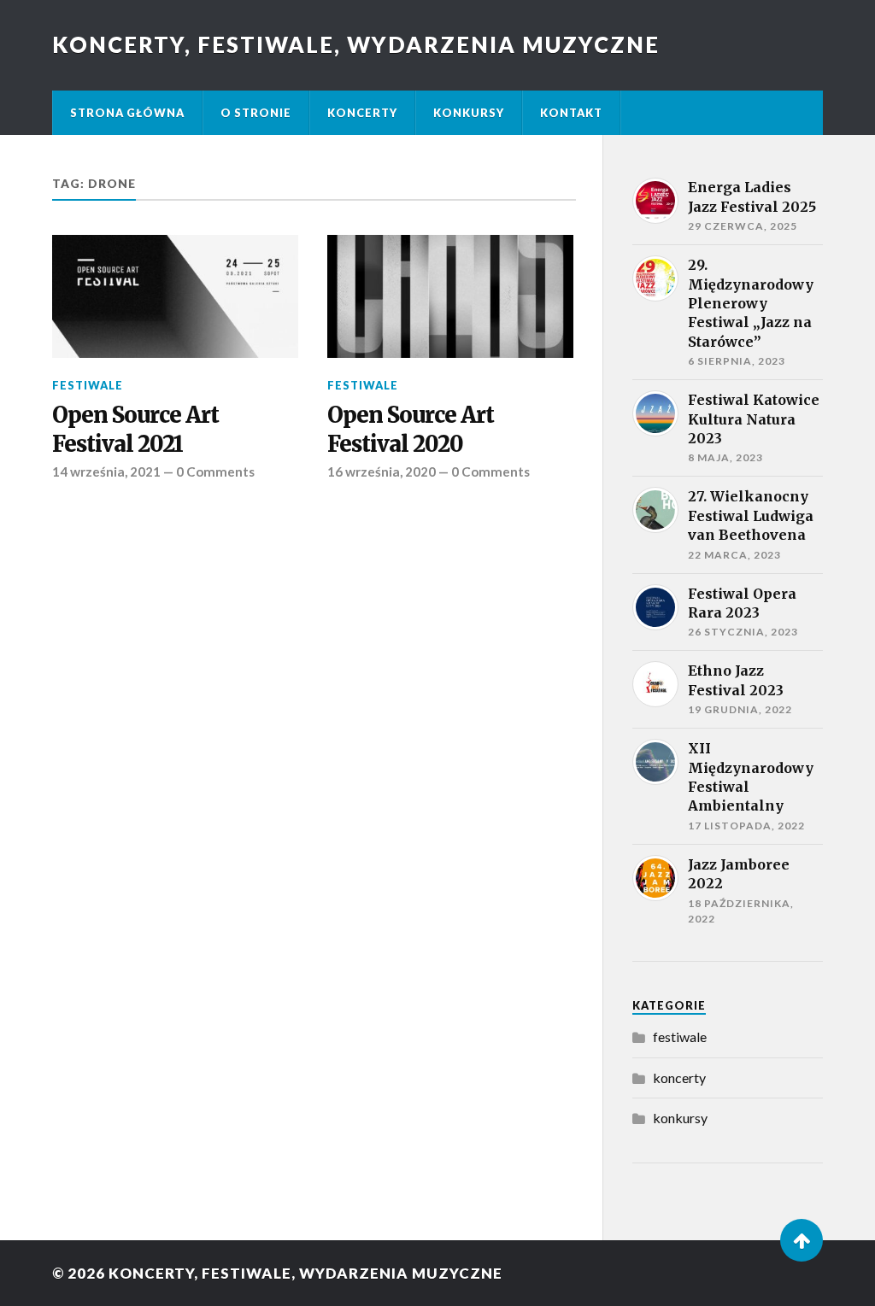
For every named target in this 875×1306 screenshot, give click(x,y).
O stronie (255, 113)
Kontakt (571, 113)
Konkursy (468, 113)
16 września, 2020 (381, 471)
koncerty (679, 1077)
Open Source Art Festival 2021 (135, 429)
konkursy (680, 1118)
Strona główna (127, 113)
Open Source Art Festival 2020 (410, 429)
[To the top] (801, 1240)
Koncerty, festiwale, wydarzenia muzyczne (356, 44)
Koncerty (362, 113)
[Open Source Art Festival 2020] (450, 296)
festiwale (87, 385)
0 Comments (215, 471)
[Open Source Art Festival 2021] (175, 296)
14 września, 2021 (106, 471)
